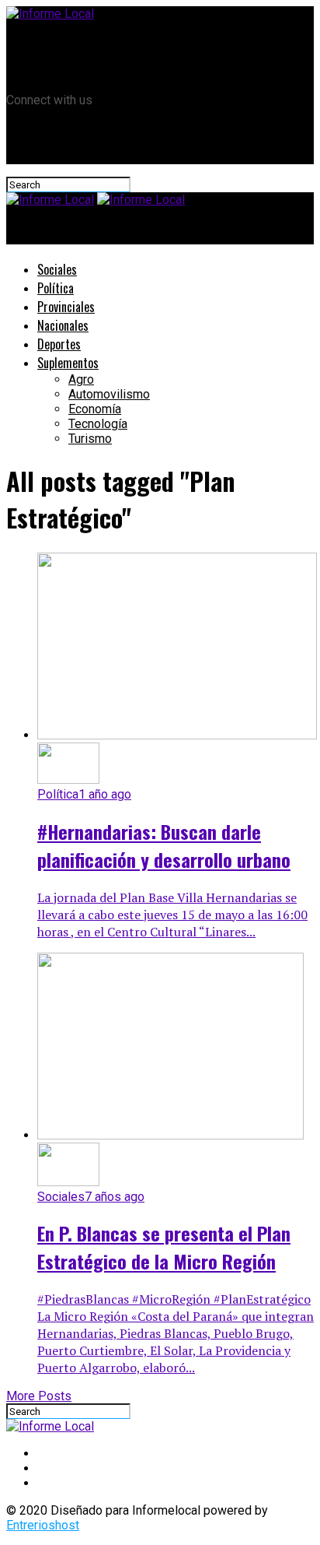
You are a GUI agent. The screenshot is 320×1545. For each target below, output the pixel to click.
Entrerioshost (42, 1525)
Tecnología (97, 423)
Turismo (90, 438)
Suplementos (68, 362)
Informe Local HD (85, 57)
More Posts (38, 1396)
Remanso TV (71, 41)
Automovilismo (109, 394)
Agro (81, 379)
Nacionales (63, 325)
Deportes (59, 344)
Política (55, 288)
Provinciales (66, 306)
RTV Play (61, 72)
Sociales (57, 269)
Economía (94, 409)
